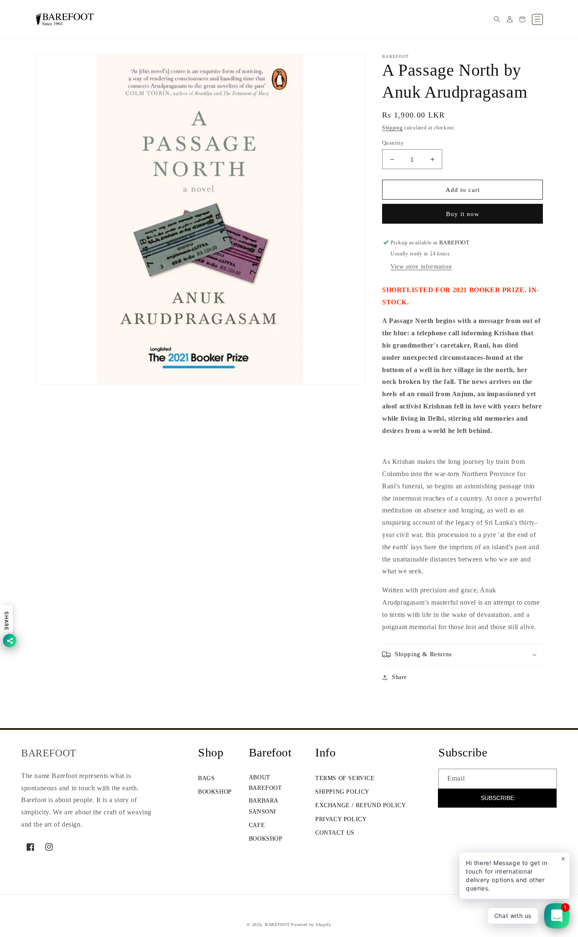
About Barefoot (265, 782)
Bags (206, 778)
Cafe (257, 825)
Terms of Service (345, 778)
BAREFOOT (277, 924)
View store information (421, 266)
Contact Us (335, 833)
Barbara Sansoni (263, 805)
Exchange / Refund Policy (360, 805)
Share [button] (399, 677)
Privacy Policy (340, 819)
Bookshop (215, 792)
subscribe (497, 798)
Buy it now (462, 214)
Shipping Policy (342, 792)
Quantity (393, 143)
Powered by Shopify (311, 924)
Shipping (392, 128)
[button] (496, 19)
